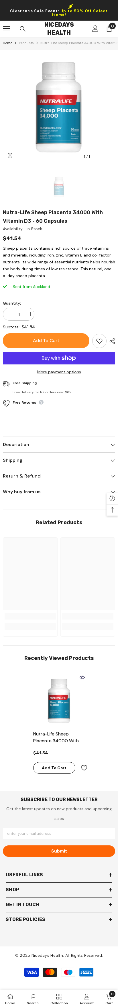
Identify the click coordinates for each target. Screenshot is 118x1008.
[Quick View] (82, 677)
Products (26, 43)
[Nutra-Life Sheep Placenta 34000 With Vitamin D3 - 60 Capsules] (59, 700)
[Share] (111, 341)
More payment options (59, 371)
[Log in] (95, 28)
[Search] (22, 28)
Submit (59, 851)
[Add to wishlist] (99, 341)
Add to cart (46, 341)
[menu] (6, 28)
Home (7, 43)
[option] (59, 106)
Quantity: (12, 303)
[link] (30, 616)
